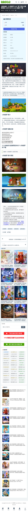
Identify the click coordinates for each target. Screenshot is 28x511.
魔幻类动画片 (21, 382)
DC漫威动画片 (21, 352)
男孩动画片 (14, 373)
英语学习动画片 (14, 380)
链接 (9, 232)
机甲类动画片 (6, 371)
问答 (14, 509)
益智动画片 (22, 228)
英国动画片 (14, 377)
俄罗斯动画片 (21, 356)
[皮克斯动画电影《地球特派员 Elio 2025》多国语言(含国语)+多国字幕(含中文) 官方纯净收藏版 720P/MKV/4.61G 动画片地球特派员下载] (7, 275)
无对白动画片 (6, 369)
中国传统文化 (21, 354)
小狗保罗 (4, 228)
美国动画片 (22, 375)
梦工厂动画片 (13, 371)
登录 (23, 2)
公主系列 (13, 358)
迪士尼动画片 (21, 380)
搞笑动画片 (22, 367)
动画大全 (2, 10)
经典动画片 (14, 375)
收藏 (5, 232)
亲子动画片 (14, 356)
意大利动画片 (13, 367)
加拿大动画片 (6, 361)
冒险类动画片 (21, 358)
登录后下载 (14, 29)
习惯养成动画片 (6, 356)
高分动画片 (14, 382)
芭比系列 (6, 377)
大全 (8, 509)
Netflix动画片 (6, 354)
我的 (19, 509)
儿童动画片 (6, 358)
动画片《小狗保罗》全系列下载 (10, 151)
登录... (4, 327)
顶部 (25, 509)
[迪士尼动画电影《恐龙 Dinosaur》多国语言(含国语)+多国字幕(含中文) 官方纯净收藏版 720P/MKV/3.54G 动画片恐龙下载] (7, 311)
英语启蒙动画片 (6, 380)
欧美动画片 (10, 228)
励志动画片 (6, 362)
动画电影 (14, 360)
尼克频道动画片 (6, 367)
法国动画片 (16, 228)
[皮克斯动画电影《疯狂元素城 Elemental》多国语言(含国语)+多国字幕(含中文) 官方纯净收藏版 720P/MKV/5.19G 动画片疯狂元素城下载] (7, 293)
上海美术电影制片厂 (14, 354)
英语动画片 (22, 377)
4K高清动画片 (6, 352)
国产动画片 (22, 363)
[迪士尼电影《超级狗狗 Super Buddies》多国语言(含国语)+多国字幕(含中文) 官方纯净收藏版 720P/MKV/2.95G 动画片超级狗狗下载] (5, 456)
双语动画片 (14, 362)
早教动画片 (22, 369)
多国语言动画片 (6, 365)
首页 (8, 15)
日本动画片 (14, 369)
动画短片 (21, 360)
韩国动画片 (6, 382)
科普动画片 (6, 375)
